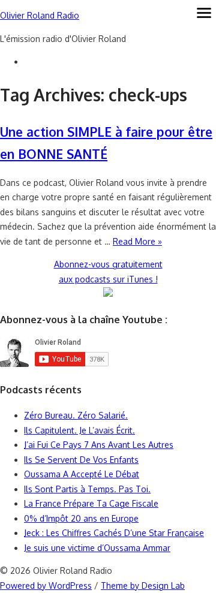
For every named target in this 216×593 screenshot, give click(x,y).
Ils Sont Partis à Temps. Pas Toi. (87, 489)
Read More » (137, 241)
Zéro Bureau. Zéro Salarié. (76, 415)
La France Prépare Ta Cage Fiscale (91, 503)
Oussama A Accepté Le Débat (81, 474)
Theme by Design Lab (143, 585)
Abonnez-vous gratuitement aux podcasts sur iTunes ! (108, 271)
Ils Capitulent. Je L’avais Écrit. (79, 430)
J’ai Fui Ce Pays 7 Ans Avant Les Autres (98, 445)
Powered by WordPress (46, 585)
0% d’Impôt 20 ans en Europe (81, 518)
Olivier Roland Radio (39, 15)
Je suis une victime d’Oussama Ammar (97, 548)
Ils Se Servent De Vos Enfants (81, 459)
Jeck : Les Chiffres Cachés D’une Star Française (114, 533)
